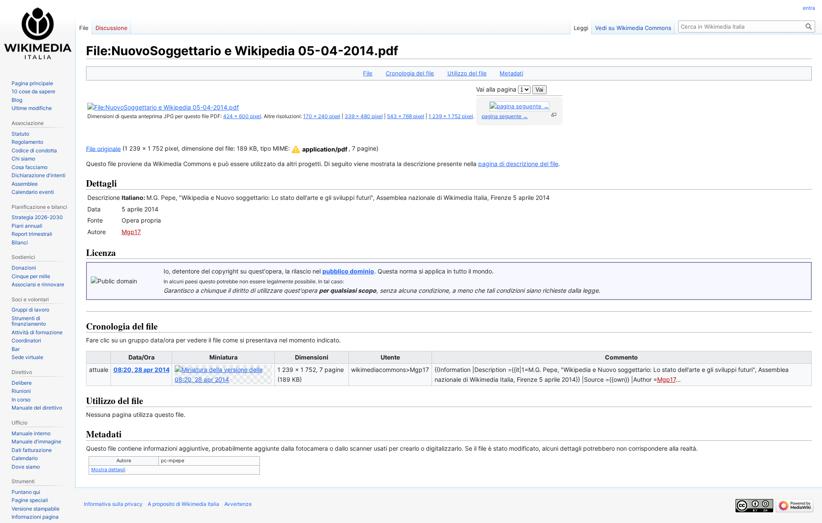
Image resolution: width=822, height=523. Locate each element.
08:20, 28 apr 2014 (141, 369)
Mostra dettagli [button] (108, 469)
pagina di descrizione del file (518, 163)
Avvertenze (238, 504)
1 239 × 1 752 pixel (451, 116)
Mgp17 (131, 231)
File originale (103, 148)
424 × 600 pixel (242, 116)
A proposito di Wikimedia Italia (183, 504)
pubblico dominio (348, 271)
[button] (318, 149)
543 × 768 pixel (405, 116)
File (367, 73)
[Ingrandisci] (554, 115)
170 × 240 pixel (321, 116)
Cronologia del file (410, 73)
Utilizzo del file (467, 73)
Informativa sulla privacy (113, 504)
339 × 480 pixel (364, 116)
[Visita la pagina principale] (37, 34)
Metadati (511, 73)
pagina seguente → (505, 116)
